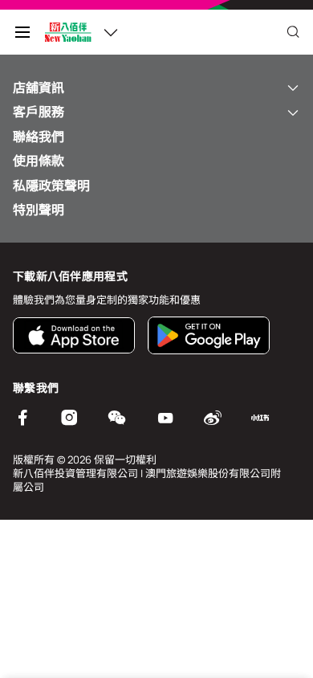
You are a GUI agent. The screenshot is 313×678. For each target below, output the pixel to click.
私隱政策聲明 (51, 185)
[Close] (293, 32)
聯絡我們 (38, 136)
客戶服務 (38, 111)
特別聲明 (38, 209)
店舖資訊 (38, 87)
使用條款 (38, 160)
